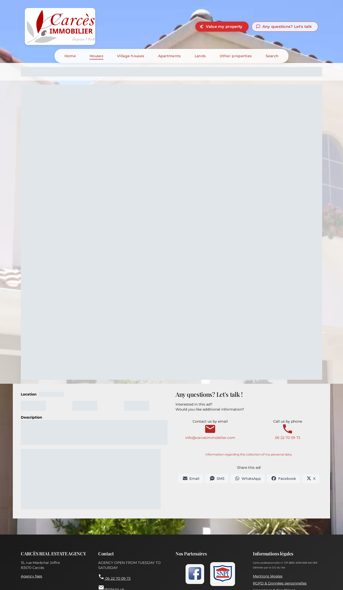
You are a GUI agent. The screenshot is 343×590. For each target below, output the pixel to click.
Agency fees (31, 576)
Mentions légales (267, 576)
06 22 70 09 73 (114, 577)
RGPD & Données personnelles (280, 583)
